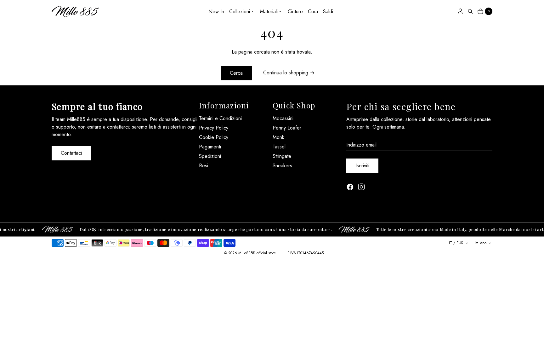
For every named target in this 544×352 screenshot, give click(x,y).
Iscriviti (362, 165)
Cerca (236, 73)
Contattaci (71, 153)
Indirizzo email (361, 144)
